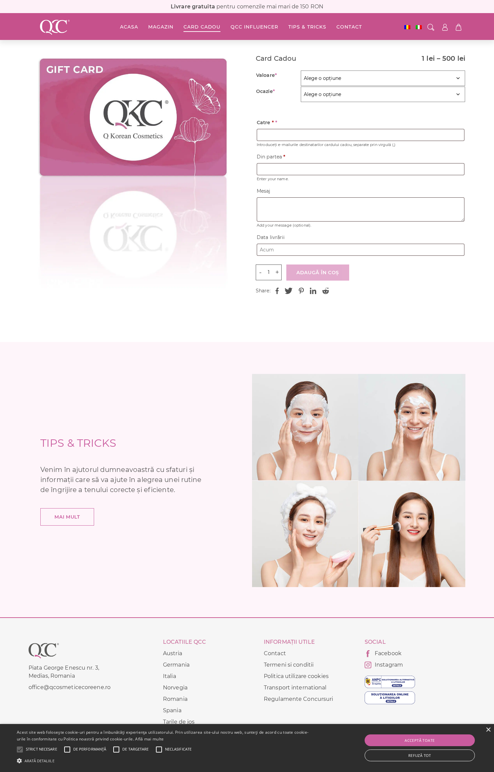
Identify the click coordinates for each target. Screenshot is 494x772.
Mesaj (264, 191)
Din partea (271, 157)
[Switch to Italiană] (418, 27)
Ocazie (265, 91)
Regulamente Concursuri (298, 699)
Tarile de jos (179, 722)
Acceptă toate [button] (420, 740)
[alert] (247, 748)
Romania (175, 699)
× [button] (488, 729)
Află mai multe (149, 739)
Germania (176, 665)
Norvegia (175, 687)
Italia (169, 676)
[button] (41, 749)
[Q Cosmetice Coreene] (55, 27)
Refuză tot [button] (419, 755)
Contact (275, 653)
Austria (172, 653)
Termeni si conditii (289, 665)
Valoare (266, 75)
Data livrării (271, 237)
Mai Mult (67, 517)
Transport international (295, 687)
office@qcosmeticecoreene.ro (70, 687)
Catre (267, 122)
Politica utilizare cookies (296, 676)
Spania (172, 710)
